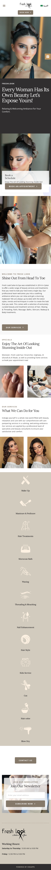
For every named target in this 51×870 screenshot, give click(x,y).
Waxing (25, 581)
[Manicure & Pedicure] (25, 502)
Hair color (25, 718)
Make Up (25, 490)
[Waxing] (25, 571)
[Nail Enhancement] (25, 616)
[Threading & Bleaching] (25, 594)
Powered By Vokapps (25, 867)
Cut (25, 695)
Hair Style (25, 650)
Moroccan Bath (25, 559)
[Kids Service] (25, 662)
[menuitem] (44, 5)
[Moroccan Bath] (25, 548)
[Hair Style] (25, 639)
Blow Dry (25, 741)
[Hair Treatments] (25, 525)
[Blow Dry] (25, 730)
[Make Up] (25, 480)
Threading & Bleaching (25, 604)
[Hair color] (25, 708)
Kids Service (25, 673)
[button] (4, 6)
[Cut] (25, 685)
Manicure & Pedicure (25, 513)
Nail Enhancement (25, 627)
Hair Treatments (25, 536)
